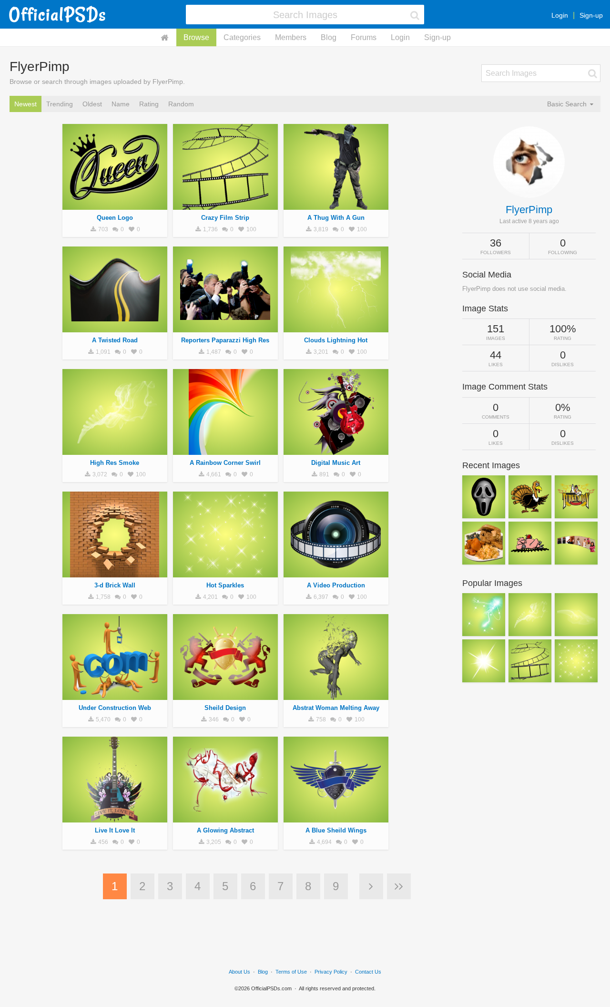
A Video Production (336, 585)
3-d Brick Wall (114, 585)
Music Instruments (114, 817)
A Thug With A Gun (336, 217)
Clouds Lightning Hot (335, 340)
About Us (239, 972)
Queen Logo (115, 217)
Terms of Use (291, 972)
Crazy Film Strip (225, 217)
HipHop (114, 204)
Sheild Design (225, 707)
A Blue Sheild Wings (335, 830)
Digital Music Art (335, 462)
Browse (196, 37)
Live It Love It (115, 830)
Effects (114, 449)
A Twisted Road (115, 340)
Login (559, 15)
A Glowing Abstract (225, 830)
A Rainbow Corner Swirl (225, 462)
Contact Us (368, 972)
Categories (242, 37)
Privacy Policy (331, 972)
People (335, 204)
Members (290, 37)
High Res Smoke (114, 462)
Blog (328, 37)
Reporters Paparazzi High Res (225, 340)
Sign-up (591, 15)
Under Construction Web (115, 707)
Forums (363, 37)
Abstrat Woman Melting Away (336, 707)
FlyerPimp (529, 210)
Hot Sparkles (225, 585)
